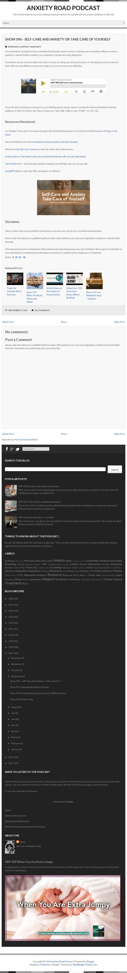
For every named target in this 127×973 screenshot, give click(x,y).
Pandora (33, 791)
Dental (83, 564)
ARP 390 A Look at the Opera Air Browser (39, 486)
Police (7, 575)
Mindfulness (55, 570)
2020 (11, 635)
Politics (14, 575)
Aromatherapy (77, 561)
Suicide (25, 579)
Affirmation (29, 560)
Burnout (29, 564)
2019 (11, 641)
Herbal (89, 567)
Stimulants (9, 579)
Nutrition (84, 571)
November (16, 664)
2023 (11, 616)
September (16, 676)
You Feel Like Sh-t (13, 163)
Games (41, 567)
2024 (11, 610)
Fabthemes (45, 964)
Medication (21, 570)
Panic (98, 570)
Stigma (118, 575)
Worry (25, 583)
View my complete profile (28, 846)
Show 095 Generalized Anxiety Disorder (29, 687)
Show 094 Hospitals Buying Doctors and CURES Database (38, 693)
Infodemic (107, 567)
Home (64, 322)
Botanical (110, 560)
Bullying (20, 564)
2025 (11, 604)
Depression (14, 46)
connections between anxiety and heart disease (55, 142)
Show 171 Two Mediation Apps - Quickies (94, 295)
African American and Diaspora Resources (25, 826)
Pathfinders (106, 571)
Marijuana (10, 571)
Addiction (9, 560)
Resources (68, 575)
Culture (74, 564)
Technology (74, 579)
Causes (37, 564)
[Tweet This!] (16, 257)
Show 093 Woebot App (21, 699)
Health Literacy (79, 567)
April (13, 731)
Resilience (41, 575)
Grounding (55, 567)
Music (71, 571)
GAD (35, 567)
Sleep (98, 575)
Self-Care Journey (28, 149)
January (15, 749)
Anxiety (59, 560)
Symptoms (62, 579)
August (14, 707)
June (13, 719)
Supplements (35, 579)
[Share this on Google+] (20, 257)
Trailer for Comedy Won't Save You (14, 291)
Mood (65, 571)
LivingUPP (10, 171)
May (13, 725)
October (15, 670)
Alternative (41, 560)
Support (24, 46)
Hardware (66, 567)
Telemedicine (97, 579)
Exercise (9, 567)
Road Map (79, 575)
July (13, 713)
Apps (69, 560)
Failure (17, 567)
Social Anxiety (108, 575)
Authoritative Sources (15, 815)
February (15, 743)
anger (49, 560)
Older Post (119, 322)
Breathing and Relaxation (17, 821)
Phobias (117, 570)
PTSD (20, 575)
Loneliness (117, 567)
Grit (47, 567)
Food (29, 567)
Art (85, 561)
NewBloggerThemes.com (85, 964)
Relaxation (30, 574)
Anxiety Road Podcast (63, 7)
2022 (11, 623)
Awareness (93, 560)
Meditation (34, 570)
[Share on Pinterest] (24, 257)
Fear (23, 567)
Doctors (106, 564)
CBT (44, 564)
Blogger (69, 801)
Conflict (66, 564)
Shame (91, 575)
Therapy (108, 579)
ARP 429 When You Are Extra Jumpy (29, 862)
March (14, 737)
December (16, 658)
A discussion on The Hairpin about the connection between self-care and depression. (45, 156)
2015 (11, 763)
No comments (42, 310)
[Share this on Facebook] (13, 257)
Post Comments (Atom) (26, 439)
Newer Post (8, 322)
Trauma (117, 579)
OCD (91, 571)
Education (116, 564)
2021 (11, 629)
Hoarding (98, 567)
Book (103, 560)
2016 (11, 757)
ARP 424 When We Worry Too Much (36, 517)
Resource (54, 574)
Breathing (10, 564)
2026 (11, 598)
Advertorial (19, 561)
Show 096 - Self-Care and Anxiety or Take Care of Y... (35, 681)
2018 (11, 647)
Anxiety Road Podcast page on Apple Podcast (86, 784)
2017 (11, 653)
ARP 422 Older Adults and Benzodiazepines (40, 502)
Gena (22, 842)
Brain (119, 560)
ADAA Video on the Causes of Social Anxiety (54, 291)
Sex (86, 575)
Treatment (35, 46)
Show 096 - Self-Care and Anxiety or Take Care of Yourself (57, 39)
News (77, 571)
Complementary (55, 564)
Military (45, 571)
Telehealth (85, 579)
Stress (18, 579)
